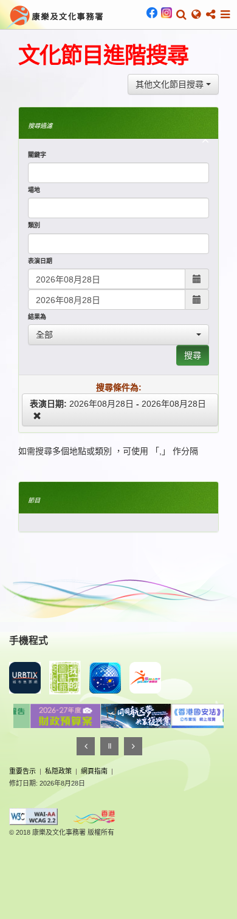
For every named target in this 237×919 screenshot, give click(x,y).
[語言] (196, 14)
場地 (34, 190)
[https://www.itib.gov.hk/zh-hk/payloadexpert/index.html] (124, 716)
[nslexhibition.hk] (194, 716)
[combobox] (173, 84)
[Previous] (86, 746)
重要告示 (22, 771)
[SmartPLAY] (145, 677)
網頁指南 (94, 771)
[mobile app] (65, 677)
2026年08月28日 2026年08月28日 (118, 404)
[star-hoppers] (105, 677)
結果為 (37, 316)
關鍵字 (37, 155)
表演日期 (40, 261)
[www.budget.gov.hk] (53, 716)
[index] (55, 16)
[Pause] (109, 746)
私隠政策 (58, 771)
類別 (34, 225)
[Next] (133, 746)
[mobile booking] (25, 677)
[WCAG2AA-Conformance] (33, 816)
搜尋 (192, 355)
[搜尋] (181, 14)
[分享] (210, 14)
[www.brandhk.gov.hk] (94, 816)
